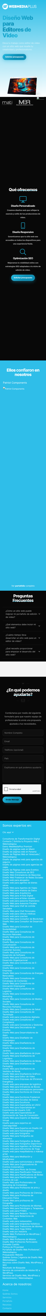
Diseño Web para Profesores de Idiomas (22, 1205)
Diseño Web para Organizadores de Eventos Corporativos (20, 1165)
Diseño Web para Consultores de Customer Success (18, 948)
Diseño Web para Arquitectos (17, 893)
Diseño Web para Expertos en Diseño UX (22, 1128)
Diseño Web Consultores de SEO (18, 872)
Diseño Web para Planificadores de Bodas (23, 1174)
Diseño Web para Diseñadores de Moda (22, 1061)
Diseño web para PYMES (15, 1211)
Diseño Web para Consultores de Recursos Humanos (18, 1005)
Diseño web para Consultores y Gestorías (23, 1024)
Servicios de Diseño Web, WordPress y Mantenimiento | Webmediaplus (21, 1276)
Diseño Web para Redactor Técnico (20, 1213)
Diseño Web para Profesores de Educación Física (18, 1196)
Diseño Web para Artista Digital (18, 895)
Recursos (7, 1304)
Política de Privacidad (13, 1247)
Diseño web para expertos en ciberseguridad (17, 1124)
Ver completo (22, 585)
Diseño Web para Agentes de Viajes (20, 888)
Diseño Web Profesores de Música (19, 1239)
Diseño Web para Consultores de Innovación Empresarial (18, 984)
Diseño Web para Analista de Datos (20, 890)
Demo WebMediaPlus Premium (17, 846)
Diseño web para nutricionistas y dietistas (23, 1161)
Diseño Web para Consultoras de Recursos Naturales (18, 933)
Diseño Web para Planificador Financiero (22, 1172)
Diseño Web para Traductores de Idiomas (23, 1226)
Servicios (7, 1297)
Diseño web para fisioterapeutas (18, 1130)
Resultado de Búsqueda (14, 1267)
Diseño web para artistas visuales (19, 898)
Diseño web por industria (15, 1231)
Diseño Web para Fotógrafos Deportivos (22, 1143)
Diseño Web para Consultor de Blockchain (23, 919)
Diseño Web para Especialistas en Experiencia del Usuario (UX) (19, 1108)
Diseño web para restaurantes (17, 1221)
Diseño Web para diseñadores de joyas (21, 1053)
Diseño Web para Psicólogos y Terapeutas (23, 1208)
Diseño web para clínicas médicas (19, 913)
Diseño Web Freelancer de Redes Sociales (23, 877)
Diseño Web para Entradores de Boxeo (21, 1087)
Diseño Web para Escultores (16, 1102)
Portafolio (7, 1301)
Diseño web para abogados (16, 880)
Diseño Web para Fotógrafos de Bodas (21, 1141)
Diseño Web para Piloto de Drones (19, 1169)
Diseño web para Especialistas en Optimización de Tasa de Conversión (20, 1114)
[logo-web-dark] (19, 6)
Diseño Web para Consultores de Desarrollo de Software (18, 953)
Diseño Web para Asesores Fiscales (20, 903)
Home (5, 1290)
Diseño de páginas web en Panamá (19, 851)
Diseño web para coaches (15, 916)
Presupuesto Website (13, 1254)
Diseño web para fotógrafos (16, 1133)
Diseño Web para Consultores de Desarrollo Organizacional (18, 958)
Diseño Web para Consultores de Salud (21, 1009)
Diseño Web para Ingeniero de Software (22, 1146)
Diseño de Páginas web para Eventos (21, 869)
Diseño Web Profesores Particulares (20, 1242)
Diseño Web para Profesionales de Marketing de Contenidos (19, 1183)
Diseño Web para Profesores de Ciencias (22, 1192)
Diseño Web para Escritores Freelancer (21, 1097)
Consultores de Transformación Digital (21, 838)
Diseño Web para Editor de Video (19, 1076)
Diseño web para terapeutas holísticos (21, 1223)
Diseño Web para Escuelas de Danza (20, 1099)
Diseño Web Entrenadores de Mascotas (22, 875)
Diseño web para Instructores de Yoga (21, 1149)
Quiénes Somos (10, 1293)
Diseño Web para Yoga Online (17, 1229)
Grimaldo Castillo (11, 1244)
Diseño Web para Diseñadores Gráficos (22, 1074)
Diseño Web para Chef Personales (19, 911)
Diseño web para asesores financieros (21, 900)
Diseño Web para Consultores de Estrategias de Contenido (18, 979)
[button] (8, 832)
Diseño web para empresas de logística (22, 1084)
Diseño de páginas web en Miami (18, 849)
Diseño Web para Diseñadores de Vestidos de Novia (19, 1070)
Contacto (7, 1308)
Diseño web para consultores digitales (21, 1017)
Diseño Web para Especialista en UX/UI (21, 1105)
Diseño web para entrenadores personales (23, 1089)
